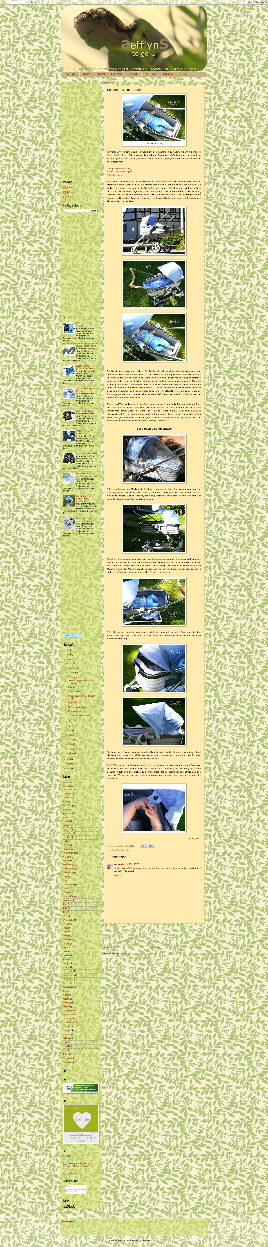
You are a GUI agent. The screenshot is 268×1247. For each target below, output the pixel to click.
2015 (68, 759)
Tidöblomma (67, 1038)
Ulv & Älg (72, 688)
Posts (69, 1187)
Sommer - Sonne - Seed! (77, 707)
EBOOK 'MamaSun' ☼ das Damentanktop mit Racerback (86, 475)
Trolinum (66, 1042)
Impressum (66, 1227)
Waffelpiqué (67, 1058)
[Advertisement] (160, 935)
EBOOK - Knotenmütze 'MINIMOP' (84, 324)
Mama (65, 916)
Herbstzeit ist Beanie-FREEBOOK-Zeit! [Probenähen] (84, 498)
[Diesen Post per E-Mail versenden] (141, 846)
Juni (70, 731)
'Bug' (133, 499)
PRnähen (168, 74)
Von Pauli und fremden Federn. (79, 716)
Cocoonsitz (154, 768)
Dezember (73, 663)
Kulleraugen (67, 900)
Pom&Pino (66, 963)
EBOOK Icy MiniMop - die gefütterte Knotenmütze (85, 367)
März (71, 744)
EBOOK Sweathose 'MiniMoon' (86, 346)
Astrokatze (67, 798)
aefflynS (71, 74)
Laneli (65, 904)
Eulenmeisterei (68, 833)
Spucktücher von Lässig (166, 569)
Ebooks (101, 74)
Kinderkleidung (68, 885)
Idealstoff (66, 877)
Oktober (72, 673)
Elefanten (66, 821)
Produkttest (121, 850)
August (72, 721)
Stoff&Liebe (67, 1015)
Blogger (155, 1241)
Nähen (65, 952)
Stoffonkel (66, 1030)
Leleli (65, 912)
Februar (72, 749)
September (73, 677)
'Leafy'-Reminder (74, 692)
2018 (68, 650)
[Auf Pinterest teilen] (153, 846)
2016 (68, 660)
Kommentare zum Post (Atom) (122, 954)
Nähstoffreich (68, 956)
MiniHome (66, 936)
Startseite (154, 947)
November (73, 668)
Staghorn (66, 1007)
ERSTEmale (151, 74)
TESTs (182, 74)
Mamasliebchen (68, 920)
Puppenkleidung (69, 975)
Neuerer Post (111, 947)
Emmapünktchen (68, 825)
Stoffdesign (67, 1019)
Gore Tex (66, 861)
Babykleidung (68, 806)
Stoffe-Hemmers (69, 1023)
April (71, 740)
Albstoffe (66, 782)
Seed (128, 850)
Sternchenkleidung (69, 1011)
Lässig (65, 908)
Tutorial (66, 1046)
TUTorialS (133, 74)
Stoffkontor (67, 1027)
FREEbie (66, 845)
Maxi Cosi (66, 924)
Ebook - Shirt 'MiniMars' (84, 411)
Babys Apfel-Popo (74, 703)
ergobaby (66, 829)
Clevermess (67, 810)
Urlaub (65, 1054)
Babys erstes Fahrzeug (119, 168)
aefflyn (69, 197)
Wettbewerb (68, 1062)
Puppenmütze (68, 979)
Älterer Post (198, 947)
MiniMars (66, 944)
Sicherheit (67, 1003)
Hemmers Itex (68, 869)
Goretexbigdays (69, 865)
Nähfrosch (70, 188)
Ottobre (66, 959)
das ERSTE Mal (68, 814)
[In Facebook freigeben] (150, 846)
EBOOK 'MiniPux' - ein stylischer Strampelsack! (85, 520)
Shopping (66, 999)
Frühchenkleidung (69, 853)
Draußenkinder (115, 175)
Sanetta (66, 983)
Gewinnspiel (67, 857)
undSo (65, 1050)
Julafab (65, 881)
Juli (70, 726)
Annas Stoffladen (69, 790)
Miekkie (66, 932)
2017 (68, 655)
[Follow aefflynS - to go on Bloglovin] (72, 637)
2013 (69, 769)
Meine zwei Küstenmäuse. (77, 711)
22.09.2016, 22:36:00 (132, 864)
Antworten (118, 875)
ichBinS (87, 74)
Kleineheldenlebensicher (71, 896)
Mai (70, 735)
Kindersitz (66, 888)
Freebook (66, 849)
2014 (68, 764)
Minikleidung (67, 940)
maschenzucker (119, 864)
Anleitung (66, 786)
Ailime (140, 1241)
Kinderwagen (67, 892)
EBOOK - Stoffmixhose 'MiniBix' (86, 454)
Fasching (66, 841)
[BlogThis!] (144, 846)
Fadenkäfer (67, 837)
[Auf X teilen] (147, 846)
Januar (71, 754)
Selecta (66, 995)
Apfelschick (67, 794)
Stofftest (66, 1035)
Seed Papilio (113, 155)
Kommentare (71, 1192)
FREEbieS (116, 74)
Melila (65, 928)
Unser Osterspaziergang (120, 172)
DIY (64, 818)
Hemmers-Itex (68, 873)
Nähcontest (67, 948)
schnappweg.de (68, 987)
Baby (114, 850)
